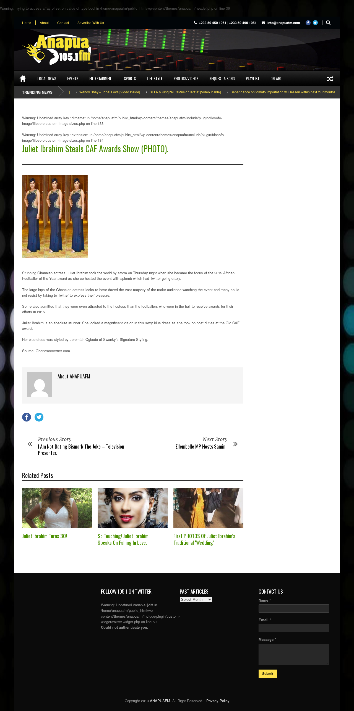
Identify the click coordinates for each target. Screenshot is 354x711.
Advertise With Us (90, 22)
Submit (267, 674)
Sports (130, 78)
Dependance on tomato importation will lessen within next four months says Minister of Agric (285, 91)
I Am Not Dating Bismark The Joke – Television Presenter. (81, 449)
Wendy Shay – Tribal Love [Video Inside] (95, 91)
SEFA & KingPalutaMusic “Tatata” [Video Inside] (171, 91)
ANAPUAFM (160, 700)
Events (72, 78)
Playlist (252, 78)
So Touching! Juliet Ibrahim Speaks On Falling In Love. (123, 539)
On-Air (275, 78)
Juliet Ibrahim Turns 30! (44, 535)
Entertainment (101, 78)
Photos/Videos (186, 78)
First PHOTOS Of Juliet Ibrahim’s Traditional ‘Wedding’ (204, 539)
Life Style (155, 78)
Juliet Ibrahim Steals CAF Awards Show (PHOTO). (95, 148)
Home (26, 22)
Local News (46, 78)
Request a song (222, 78)
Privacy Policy (218, 700)
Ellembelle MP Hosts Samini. (202, 446)
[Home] (23, 78)
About (44, 22)
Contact (63, 22)
